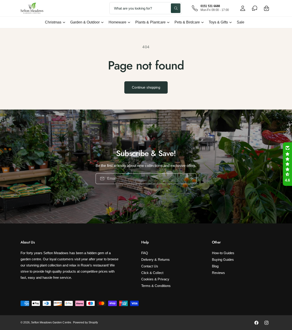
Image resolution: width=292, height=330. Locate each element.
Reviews (218, 273)
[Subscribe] (191, 178)
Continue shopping (146, 87)
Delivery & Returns (155, 259)
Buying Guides (223, 259)
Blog (215, 266)
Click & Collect (152, 273)
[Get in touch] (255, 8)
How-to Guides (223, 253)
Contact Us (149, 266)
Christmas (53, 22)
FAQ (144, 253)
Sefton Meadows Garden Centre (51, 322)
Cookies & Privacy (155, 279)
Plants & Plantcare (150, 22)
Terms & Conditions (155, 286)
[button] (266, 8)
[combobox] (146, 8)
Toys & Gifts (218, 22)
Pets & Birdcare (187, 22)
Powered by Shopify (85, 322)
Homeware (117, 22)
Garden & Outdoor (85, 22)
